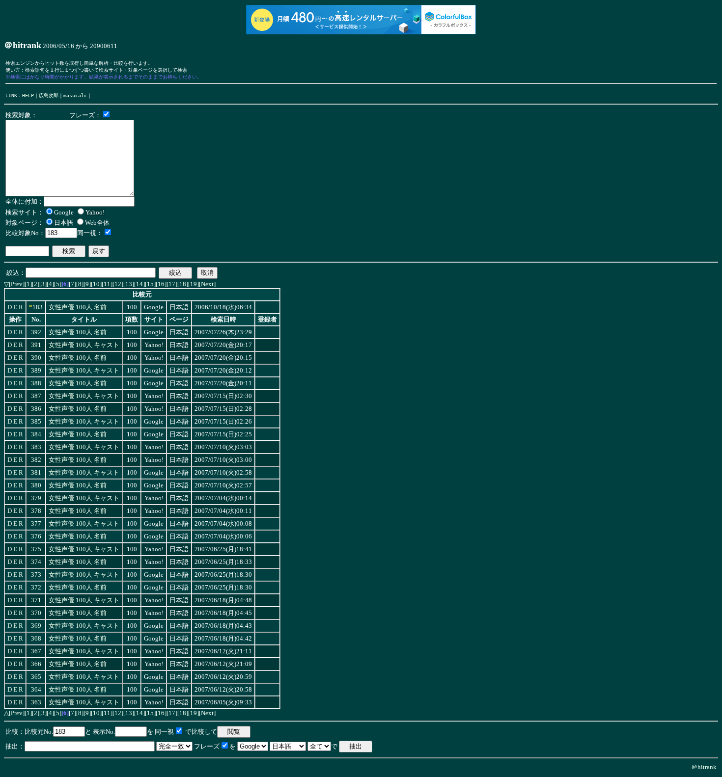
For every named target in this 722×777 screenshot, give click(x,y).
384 (36, 434)
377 (36, 523)
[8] (79, 284)
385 (36, 421)
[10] (96, 284)
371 (36, 600)
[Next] (207, 284)
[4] (50, 284)
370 (36, 613)
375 (36, 549)
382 (36, 459)
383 (36, 447)
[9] (87, 284)
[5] (57, 284)
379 (36, 498)
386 (36, 408)
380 (36, 485)
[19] (193, 284)
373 (36, 574)
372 (36, 587)
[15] (150, 284)
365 (36, 676)
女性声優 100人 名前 (78, 307)
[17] (172, 284)
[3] (43, 284)
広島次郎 (48, 95)
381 (36, 472)
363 (36, 702)
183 (37, 307)
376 (36, 536)
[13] (128, 284)
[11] (107, 284)
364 (36, 689)
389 (36, 370)
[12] (117, 284)
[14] (139, 284)
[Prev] (17, 284)
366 (36, 664)
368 (36, 638)
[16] (161, 284)
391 (36, 345)
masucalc (75, 95)
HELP (28, 95)
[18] (182, 284)
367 (36, 651)
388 (36, 383)
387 (36, 396)
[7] (72, 284)
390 (36, 357)
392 (36, 332)
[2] (35, 284)
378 (36, 511)
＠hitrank (704, 767)
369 (36, 625)
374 (36, 562)
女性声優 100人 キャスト (84, 345)
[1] (28, 284)
